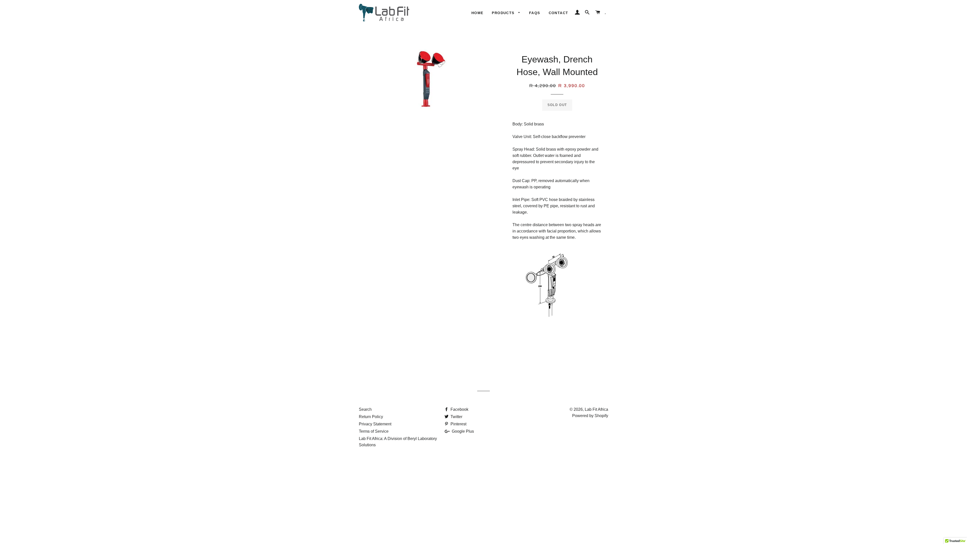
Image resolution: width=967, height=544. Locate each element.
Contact (558, 13)
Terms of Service (374, 431)
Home (477, 13)
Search (365, 409)
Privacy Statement (375, 424)
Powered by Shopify (590, 416)
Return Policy (371, 417)
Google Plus (462, 431)
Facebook (459, 409)
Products (504, 13)
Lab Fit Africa (596, 409)
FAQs (534, 13)
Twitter (456, 417)
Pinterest (458, 424)
